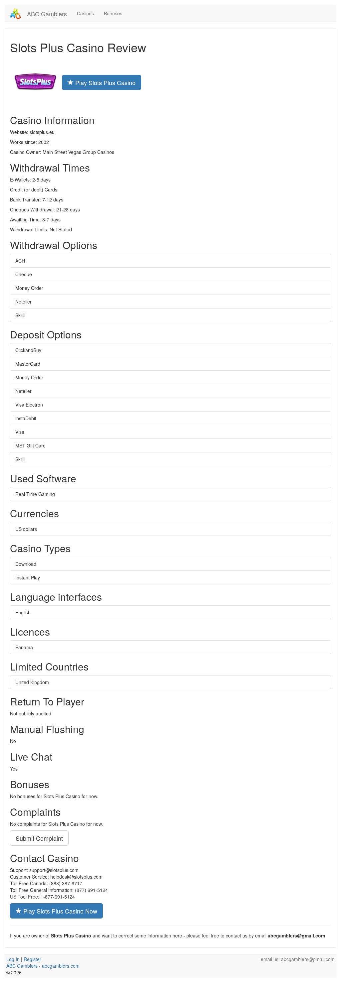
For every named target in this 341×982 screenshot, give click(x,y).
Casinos (85, 13)
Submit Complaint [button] (39, 838)
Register (32, 959)
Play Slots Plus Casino (105, 82)
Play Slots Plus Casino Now (59, 911)
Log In (13, 959)
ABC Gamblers (46, 13)
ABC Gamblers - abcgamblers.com (43, 965)
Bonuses (113, 13)
